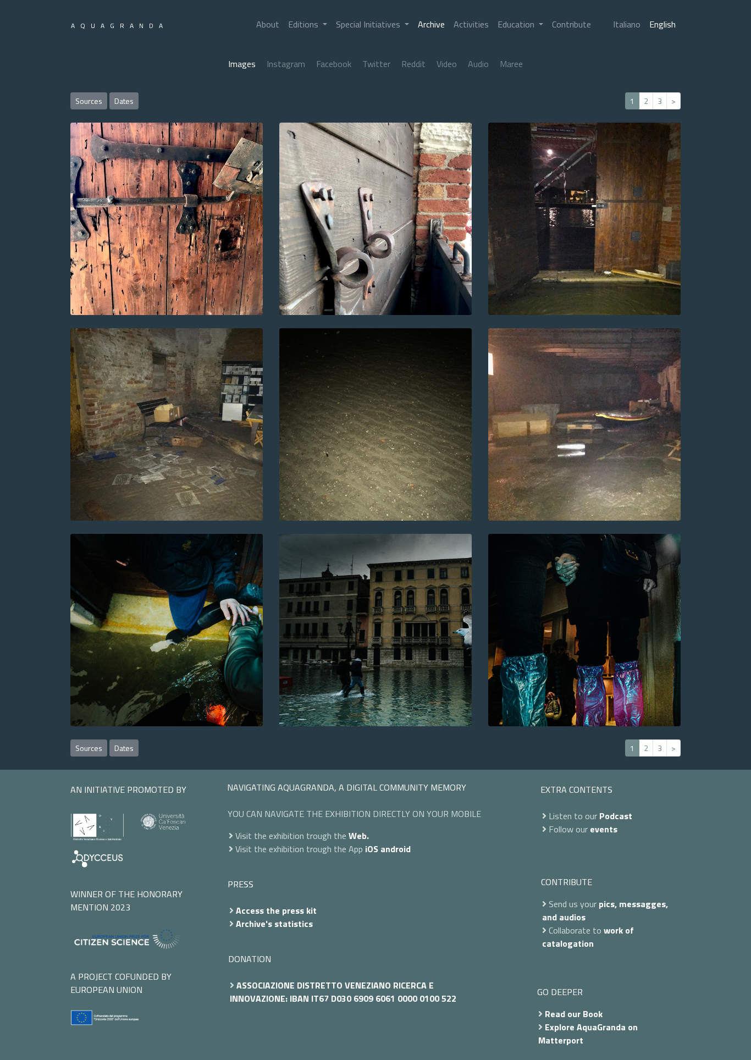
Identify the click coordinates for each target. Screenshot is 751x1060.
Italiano (626, 24)
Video (447, 63)
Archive (431, 24)
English (662, 24)
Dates (124, 101)
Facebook (333, 63)
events (603, 829)
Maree (511, 63)
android (395, 848)
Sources (88, 101)
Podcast (615, 815)
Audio (478, 63)
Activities (471, 24)
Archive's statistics (274, 923)
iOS (371, 848)
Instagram (286, 63)
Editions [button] (304, 24)
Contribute (571, 24)
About (267, 24)
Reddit (413, 63)
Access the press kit (276, 910)
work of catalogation (588, 937)
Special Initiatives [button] (369, 24)
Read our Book (574, 1013)
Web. (359, 835)
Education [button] (517, 24)
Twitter (376, 63)
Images (242, 63)
